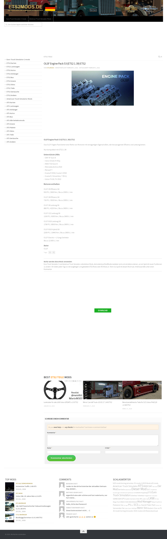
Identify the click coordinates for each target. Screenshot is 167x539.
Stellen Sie (158, 505)
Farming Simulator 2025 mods (131, 511)
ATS (140, 486)
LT (155, 499)
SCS (136, 504)
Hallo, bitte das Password (76, 504)
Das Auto (154, 486)
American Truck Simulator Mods (40, 19)
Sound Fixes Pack (148, 505)
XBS (158, 508)
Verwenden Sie (118, 508)
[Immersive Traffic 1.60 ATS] (9, 486)
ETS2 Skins (11, 84)
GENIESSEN (117, 499)
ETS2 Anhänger (12, 74)
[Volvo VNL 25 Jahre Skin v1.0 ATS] (9, 496)
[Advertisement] (103, 38)
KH (141, 499)
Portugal (125, 505)
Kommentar (51, 433)
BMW (145, 486)
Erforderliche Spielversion (127, 493)
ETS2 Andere (11, 95)
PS (53, 252)
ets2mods (50, 68)
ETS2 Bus (10, 77)
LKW (151, 498)
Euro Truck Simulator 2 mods (16, 19)
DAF (150, 486)
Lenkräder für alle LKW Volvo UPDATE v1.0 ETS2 (61, 402)
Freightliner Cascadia (151, 496)
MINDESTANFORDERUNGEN (128, 502)
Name (49, 448)
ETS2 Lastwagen (13, 66)
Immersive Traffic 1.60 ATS (26, 486)
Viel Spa (134, 508)
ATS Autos (11, 113)
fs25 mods (116, 483)
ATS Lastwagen (13, 106)
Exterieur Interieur (137, 495)
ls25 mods (154, 483)
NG (161, 502)
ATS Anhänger (12, 109)
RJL (132, 505)
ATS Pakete (11, 127)
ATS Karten (11, 102)
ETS (149, 492)
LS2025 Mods (145, 483)
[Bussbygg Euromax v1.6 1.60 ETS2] (9, 518)
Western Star (152, 508)
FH (50, 252)
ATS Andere (11, 142)
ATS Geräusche (12, 138)
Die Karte (121, 489)
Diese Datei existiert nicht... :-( (78, 510)
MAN (157, 499)
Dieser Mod (139, 489)
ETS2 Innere (11, 81)
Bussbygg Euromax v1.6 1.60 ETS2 (29, 517)
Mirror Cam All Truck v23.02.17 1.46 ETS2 (97, 402)
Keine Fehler (136, 499)
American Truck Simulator (125, 486)
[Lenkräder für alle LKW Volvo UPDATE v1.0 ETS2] (63, 390)
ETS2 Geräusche (13, 92)
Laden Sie (145, 499)
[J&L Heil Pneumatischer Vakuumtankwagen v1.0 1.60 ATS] (9, 506)
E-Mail (107, 448)
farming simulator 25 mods (130, 483)
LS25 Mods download (150, 511)
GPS (123, 498)
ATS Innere (11, 124)
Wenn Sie (142, 508)
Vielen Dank (128, 508)
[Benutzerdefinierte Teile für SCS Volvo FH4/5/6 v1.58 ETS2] (142, 390)
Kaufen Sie (128, 499)
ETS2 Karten (11, 63)
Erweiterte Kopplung (140, 493)
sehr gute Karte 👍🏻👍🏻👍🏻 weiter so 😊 (81, 517)
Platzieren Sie (118, 505)
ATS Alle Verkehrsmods (16, 120)
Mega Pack (116, 502)
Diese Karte (128, 489)
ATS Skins (10, 131)
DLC (148, 489)
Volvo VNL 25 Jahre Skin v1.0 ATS (28, 496)
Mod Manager (144, 501)
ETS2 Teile (48, 56)
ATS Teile (10, 135)
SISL (139, 505)
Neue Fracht (156, 502)
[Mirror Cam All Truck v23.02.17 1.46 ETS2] (102, 390)
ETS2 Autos (11, 70)
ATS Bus (10, 117)
